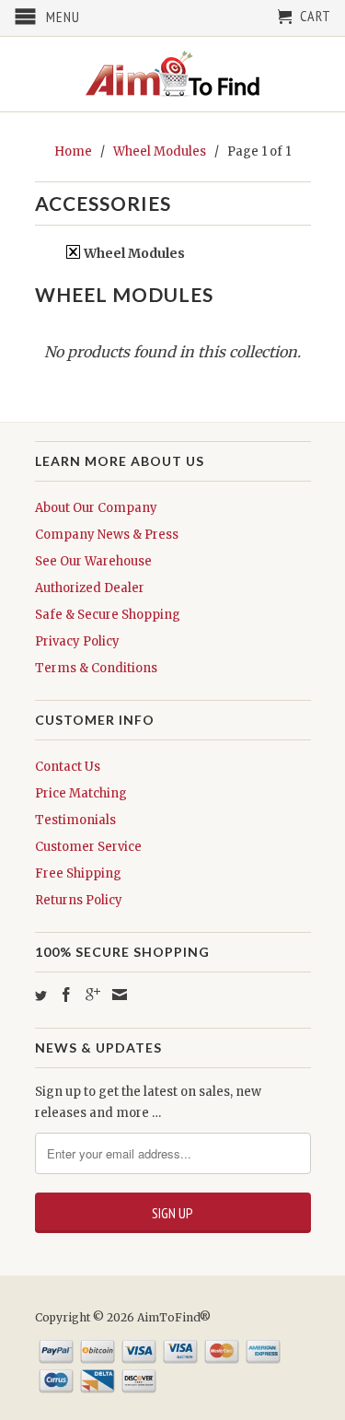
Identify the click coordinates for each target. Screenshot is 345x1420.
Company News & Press (106, 534)
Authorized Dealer (89, 588)
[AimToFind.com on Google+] (93, 994)
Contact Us (67, 766)
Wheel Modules (133, 253)
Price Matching (81, 793)
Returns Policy (78, 900)
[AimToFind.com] (173, 74)
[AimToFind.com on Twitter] (41, 996)
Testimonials (75, 820)
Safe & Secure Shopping (107, 615)
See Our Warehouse (93, 561)
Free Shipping (78, 873)
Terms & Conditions (96, 668)
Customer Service (88, 847)
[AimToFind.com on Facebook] (66, 994)
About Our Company (96, 508)
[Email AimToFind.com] (119, 994)
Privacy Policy (77, 641)
